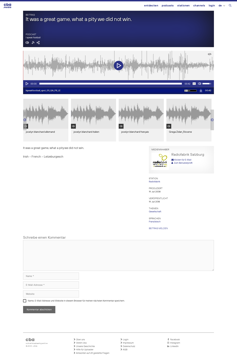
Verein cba (81, 343)
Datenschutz (128, 346)
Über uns (80, 340)
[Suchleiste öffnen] (230, 6)
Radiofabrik (154, 182)
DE (220, 5)
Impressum (128, 343)
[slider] (110, 84)
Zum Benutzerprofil (182, 163)
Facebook (174, 340)
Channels (199, 5)
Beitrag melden (158, 228)
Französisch (154, 222)
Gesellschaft (155, 212)
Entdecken (151, 5)
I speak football (33, 38)
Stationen (183, 5)
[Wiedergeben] (26, 83)
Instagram (174, 343)
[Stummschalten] (199, 83)
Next (212, 120)
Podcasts (168, 5)
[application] (118, 83)
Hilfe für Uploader (84, 350)
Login (212, 5)
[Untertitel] (194, 83)
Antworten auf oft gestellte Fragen (92, 353)
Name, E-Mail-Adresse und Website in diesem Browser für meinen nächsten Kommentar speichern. (76, 301)
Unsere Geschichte (85, 346)
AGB (124, 350)
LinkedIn (174, 346)
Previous (25, 120)
